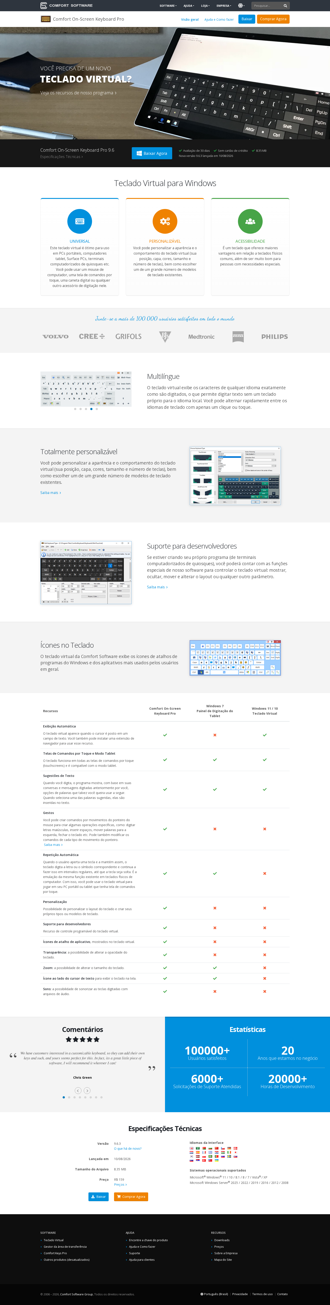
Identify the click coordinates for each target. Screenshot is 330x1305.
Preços (119, 1184)
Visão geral (190, 19)
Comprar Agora (273, 18)
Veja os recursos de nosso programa (76, 93)
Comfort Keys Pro (55, 1253)
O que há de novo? (127, 1148)
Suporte (134, 1253)
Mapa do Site (223, 1260)
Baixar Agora (155, 153)
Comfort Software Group (76, 1294)
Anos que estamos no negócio (288, 1058)
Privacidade (240, 1294)
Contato (282, 1294)
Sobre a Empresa (226, 1253)
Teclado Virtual (54, 1240)
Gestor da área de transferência (65, 1247)
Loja (204, 6)
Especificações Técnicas (60, 156)
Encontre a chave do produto (148, 1240)
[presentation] (43, 392)
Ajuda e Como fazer (219, 19)
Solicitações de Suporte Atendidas (207, 1086)
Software (167, 6)
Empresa (223, 6)
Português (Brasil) (215, 1294)
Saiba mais (49, 492)
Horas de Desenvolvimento (288, 1086)
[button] (75, 409)
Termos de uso (262, 1294)
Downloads (222, 1240)
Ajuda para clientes (142, 1260)
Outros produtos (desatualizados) (66, 1260)
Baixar (101, 1196)
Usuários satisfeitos (207, 1058)
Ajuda (188, 6)
